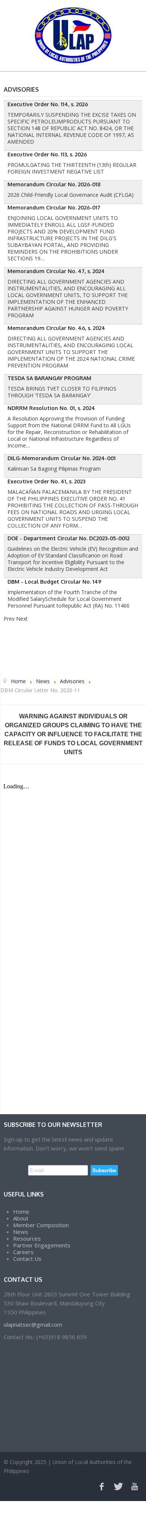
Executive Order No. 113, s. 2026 (47, 154)
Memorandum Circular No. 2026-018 (54, 184)
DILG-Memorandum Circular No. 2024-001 (61, 458)
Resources (27, 1238)
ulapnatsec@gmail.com (33, 1324)
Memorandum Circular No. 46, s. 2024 (56, 328)
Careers (23, 1252)
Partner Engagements (41, 1245)
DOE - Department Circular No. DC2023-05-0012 (68, 538)
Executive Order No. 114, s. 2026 (47, 104)
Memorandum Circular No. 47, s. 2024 (56, 271)
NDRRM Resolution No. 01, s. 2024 (51, 408)
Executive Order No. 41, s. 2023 (46, 481)
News (20, 1231)
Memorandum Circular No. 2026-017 (53, 207)
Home (21, 1211)
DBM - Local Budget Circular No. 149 (54, 581)
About (20, 1218)
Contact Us (27, 1258)
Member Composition (41, 1225)
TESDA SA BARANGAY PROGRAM (49, 378)
